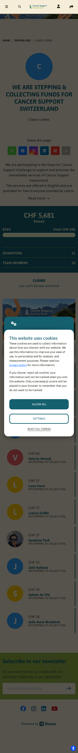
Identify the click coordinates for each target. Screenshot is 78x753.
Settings (39, 418)
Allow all (39, 404)
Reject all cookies (39, 428)
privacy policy (18, 365)
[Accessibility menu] (73, 748)
